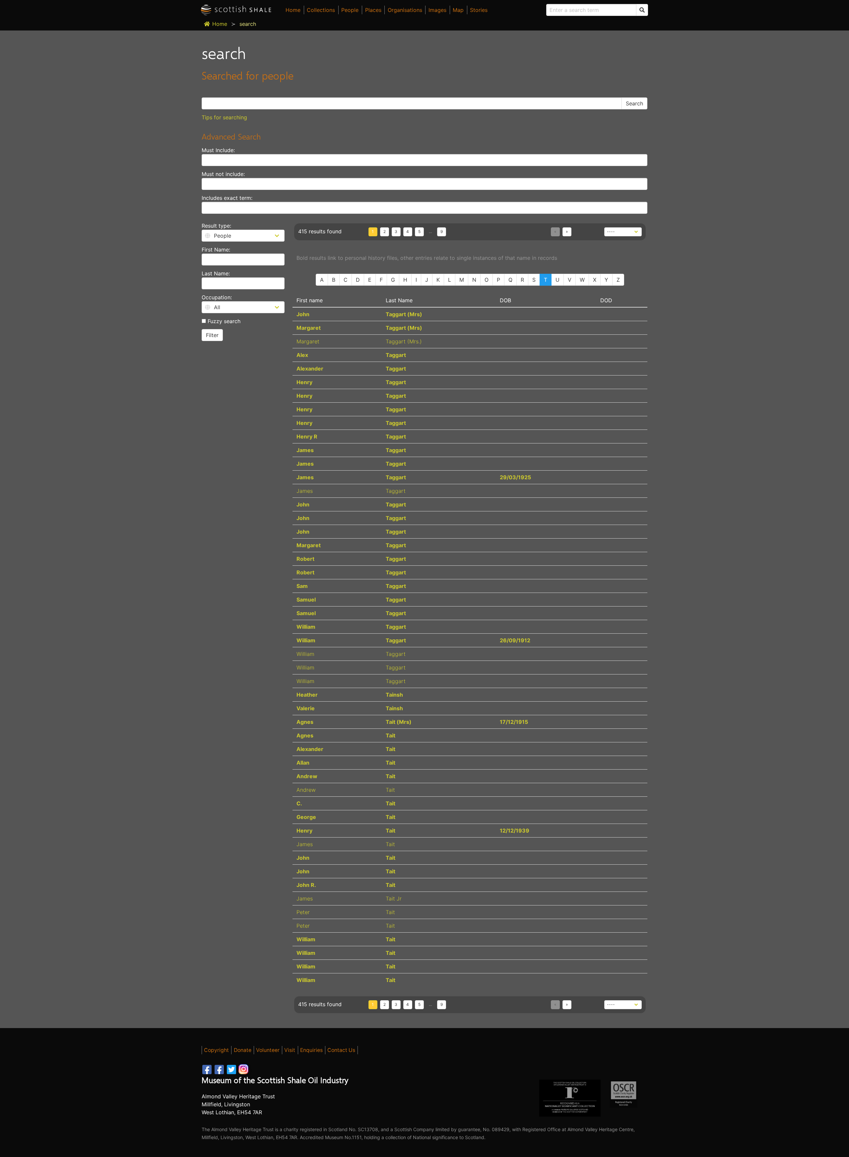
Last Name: (216, 273)
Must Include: (218, 150)
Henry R (306, 436)
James (305, 450)
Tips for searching (224, 117)
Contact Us (341, 1050)
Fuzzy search (223, 321)
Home (293, 10)
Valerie (305, 708)
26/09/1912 (515, 640)
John (302, 314)
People (350, 10)
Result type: (216, 225)
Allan (302, 762)
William (305, 626)
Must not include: (223, 174)
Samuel (306, 599)
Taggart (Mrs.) (404, 341)
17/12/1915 (514, 722)
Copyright (216, 1050)
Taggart (396, 355)
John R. (306, 885)
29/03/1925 (515, 477)
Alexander (309, 368)
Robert (305, 558)
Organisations (405, 10)
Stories (479, 10)
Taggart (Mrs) (404, 314)
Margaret (308, 327)
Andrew (306, 776)
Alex (302, 355)
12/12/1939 (514, 830)
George (306, 817)
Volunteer (268, 1050)
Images (437, 10)
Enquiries (311, 1050)
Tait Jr (394, 898)
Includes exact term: (227, 198)
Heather (307, 694)
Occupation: (217, 297)
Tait (390, 735)
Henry (304, 382)
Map (458, 10)
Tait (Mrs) (399, 722)
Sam (302, 586)
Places (373, 10)
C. (299, 803)
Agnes (304, 722)
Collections (321, 10)
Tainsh (394, 694)
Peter (303, 912)
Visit (289, 1050)
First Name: (216, 249)
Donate (242, 1050)
